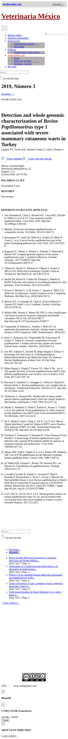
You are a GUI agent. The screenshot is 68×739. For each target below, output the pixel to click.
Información (14, 41)
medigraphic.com (16, 55)
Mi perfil (12, 66)
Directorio (19, 46)
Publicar (12, 49)
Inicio (17, 58)
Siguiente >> (7, 94)
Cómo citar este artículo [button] (40, 158)
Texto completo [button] (14, 158)
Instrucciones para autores (29, 52)
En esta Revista (13, 537)
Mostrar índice (15, 35)
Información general (26, 43)
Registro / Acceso (22, 63)
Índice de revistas (26, 61)
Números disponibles (18, 38)
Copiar (5, 720)
